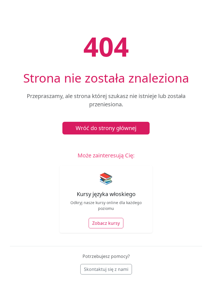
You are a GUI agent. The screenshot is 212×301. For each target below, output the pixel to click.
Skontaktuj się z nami (106, 269)
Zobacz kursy (106, 223)
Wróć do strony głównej (106, 128)
